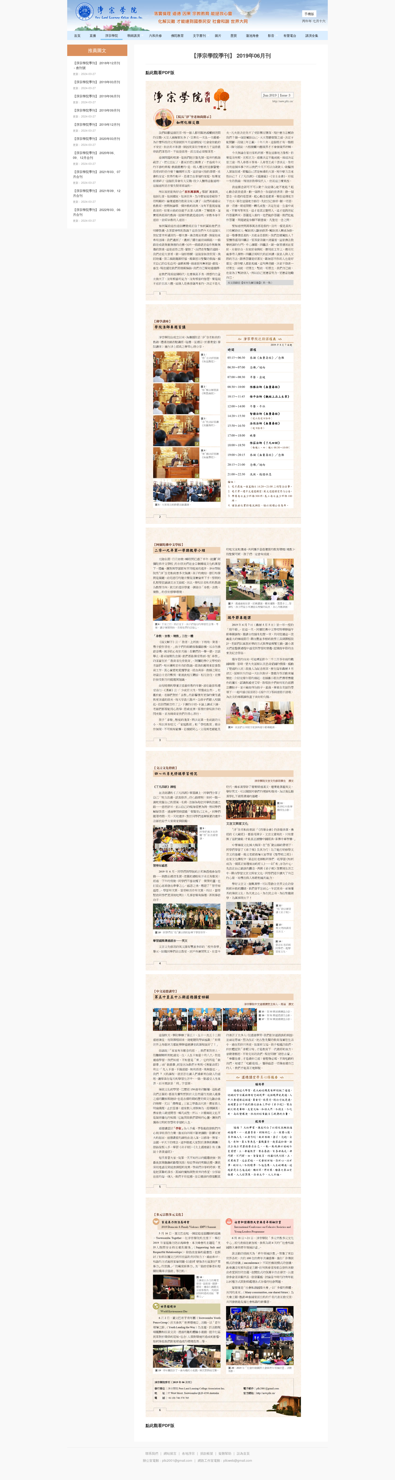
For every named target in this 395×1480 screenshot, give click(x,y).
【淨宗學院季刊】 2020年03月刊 (96, 138)
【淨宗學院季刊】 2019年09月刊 (96, 110)
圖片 (218, 35)
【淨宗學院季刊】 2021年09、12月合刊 (96, 193)
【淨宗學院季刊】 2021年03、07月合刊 (96, 174)
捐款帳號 (206, 1453)
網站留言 (170, 1453)
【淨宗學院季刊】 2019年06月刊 (96, 96)
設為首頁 (243, 1453)
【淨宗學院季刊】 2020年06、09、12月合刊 (95, 155)
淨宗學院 (111, 35)
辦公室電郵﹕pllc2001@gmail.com (167, 1460)
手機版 (309, 13)
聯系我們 (151, 1453)
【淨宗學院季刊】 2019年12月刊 (96, 124)
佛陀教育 (177, 35)
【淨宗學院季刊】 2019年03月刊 (96, 82)
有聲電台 (289, 35)
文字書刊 (199, 35)
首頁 (77, 35)
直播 (93, 35)
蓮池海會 (252, 35)
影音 (271, 35)
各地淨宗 (188, 1453)
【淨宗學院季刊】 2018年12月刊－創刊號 (96, 65)
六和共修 (155, 35)
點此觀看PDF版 (160, 72)
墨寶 (233, 35)
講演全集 (311, 35)
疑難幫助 (225, 1453)
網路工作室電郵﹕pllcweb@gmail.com (225, 1460)
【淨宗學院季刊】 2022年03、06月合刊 (96, 212)
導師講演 (133, 35)
